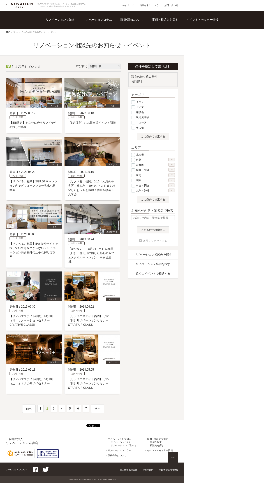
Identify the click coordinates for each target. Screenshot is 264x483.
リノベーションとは (68, 25)
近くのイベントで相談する (153, 273)
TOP (8, 32)
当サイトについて (149, 5)
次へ (98, 408)
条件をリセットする (155, 240)
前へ (29, 408)
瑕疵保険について (132, 19)
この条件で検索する (153, 136)
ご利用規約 (148, 470)
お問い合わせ (171, 5)
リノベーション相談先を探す (153, 254)
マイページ (128, 5)
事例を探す (168, 25)
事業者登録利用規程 (168, 470)
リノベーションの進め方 (71, 32)
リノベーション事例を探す (153, 264)
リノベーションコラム (97, 19)
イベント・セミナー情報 (202, 19)
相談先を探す (170, 32)
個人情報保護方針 (128, 470)
